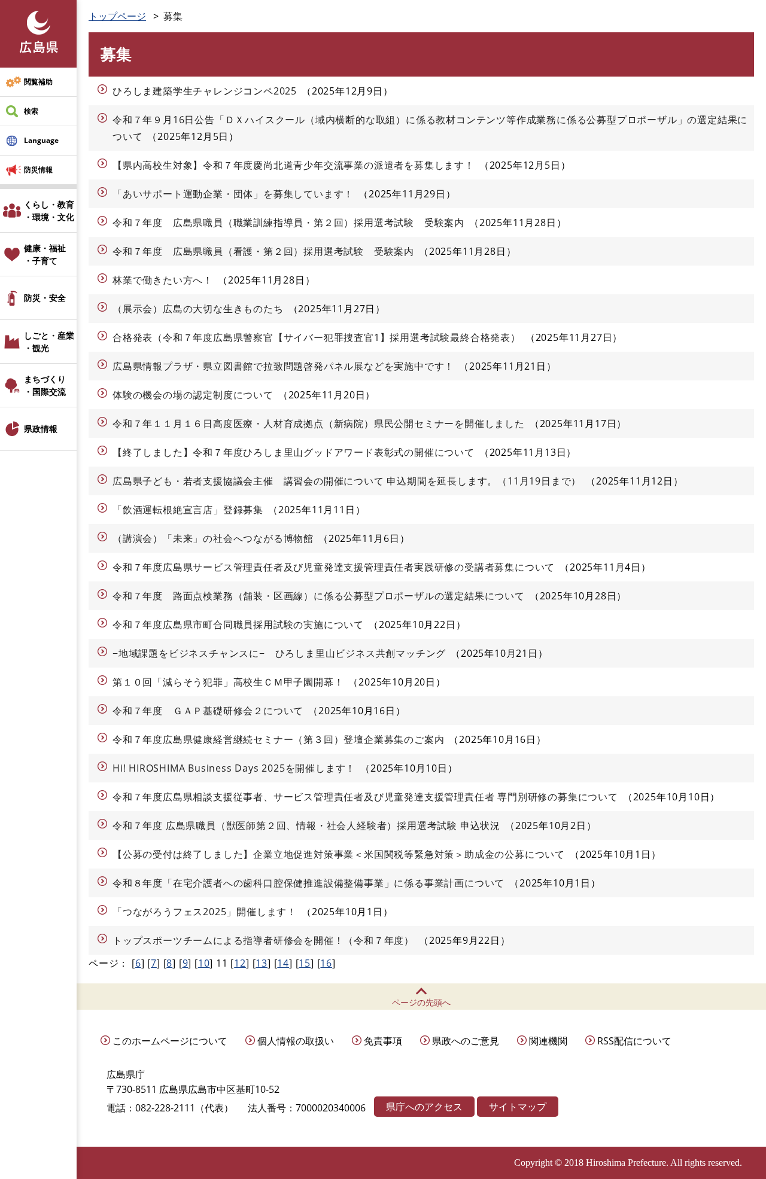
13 (262, 963)
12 (240, 963)
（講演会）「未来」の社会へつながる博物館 (213, 538)
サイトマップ (517, 1106)
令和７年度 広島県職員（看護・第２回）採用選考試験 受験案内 (263, 251)
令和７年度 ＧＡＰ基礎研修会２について (208, 710)
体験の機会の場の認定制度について (193, 394)
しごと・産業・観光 (49, 342)
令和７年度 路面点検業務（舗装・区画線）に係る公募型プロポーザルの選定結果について (319, 595)
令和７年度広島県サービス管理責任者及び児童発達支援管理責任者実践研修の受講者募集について (334, 567)
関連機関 (548, 1040)
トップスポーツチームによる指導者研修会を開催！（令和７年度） (263, 940)
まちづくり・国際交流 (45, 385)
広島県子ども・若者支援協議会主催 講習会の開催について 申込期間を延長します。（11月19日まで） (347, 481)
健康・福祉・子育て (45, 254)
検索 (31, 111)
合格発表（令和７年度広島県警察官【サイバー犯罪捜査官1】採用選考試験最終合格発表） (317, 337)
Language (41, 140)
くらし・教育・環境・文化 (49, 211)
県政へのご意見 (465, 1040)
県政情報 (40, 428)
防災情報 (38, 169)
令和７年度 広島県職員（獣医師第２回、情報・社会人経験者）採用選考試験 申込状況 (306, 825)
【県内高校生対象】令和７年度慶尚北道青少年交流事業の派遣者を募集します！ (294, 165)
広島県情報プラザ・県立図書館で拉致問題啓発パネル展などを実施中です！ (283, 366)
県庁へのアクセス (424, 1106)
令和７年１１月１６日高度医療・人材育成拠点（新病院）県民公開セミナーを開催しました (319, 423)
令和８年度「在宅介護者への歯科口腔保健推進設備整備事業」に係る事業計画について (308, 882)
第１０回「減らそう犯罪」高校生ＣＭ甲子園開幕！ (228, 681)
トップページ (117, 16)
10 (204, 963)
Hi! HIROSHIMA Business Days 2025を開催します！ (234, 768)
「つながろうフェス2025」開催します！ (205, 911)
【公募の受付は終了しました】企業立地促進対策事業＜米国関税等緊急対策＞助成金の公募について (339, 854)
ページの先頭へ (421, 1002)
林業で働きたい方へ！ (163, 280)
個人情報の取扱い (295, 1040)
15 (305, 963)
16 (326, 963)
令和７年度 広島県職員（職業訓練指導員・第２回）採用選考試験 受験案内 (288, 222)
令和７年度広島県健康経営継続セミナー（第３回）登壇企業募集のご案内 (278, 739)
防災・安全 (45, 297)
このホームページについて (170, 1040)
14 (283, 963)
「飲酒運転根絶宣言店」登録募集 (188, 509)
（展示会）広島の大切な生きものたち (198, 308)
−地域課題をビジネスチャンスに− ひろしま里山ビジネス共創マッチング (279, 653)
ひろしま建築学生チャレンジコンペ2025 (205, 91)
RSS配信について (634, 1040)
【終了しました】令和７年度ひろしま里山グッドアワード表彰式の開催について (294, 452)
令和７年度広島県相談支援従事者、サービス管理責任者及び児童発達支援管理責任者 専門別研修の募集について (365, 796)
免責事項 (383, 1040)
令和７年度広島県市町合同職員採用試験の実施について (238, 624)
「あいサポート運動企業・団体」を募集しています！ (233, 193)
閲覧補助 (38, 82)
